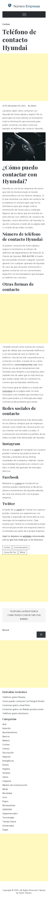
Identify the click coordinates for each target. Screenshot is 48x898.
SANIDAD (7, 809)
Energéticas (8, 760)
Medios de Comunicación (14, 785)
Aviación (6, 728)
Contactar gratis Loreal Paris (16, 705)
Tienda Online (9, 821)
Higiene (6, 769)
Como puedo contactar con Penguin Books (23, 701)
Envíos (5, 765)
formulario (7, 391)
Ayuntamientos (9, 732)
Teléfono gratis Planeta (13, 697)
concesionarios (21, 547)
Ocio (4, 797)
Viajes (5, 829)
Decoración (8, 752)
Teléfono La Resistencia (24, 611)
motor (22, 552)
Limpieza (6, 781)
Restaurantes (8, 805)
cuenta (18, 483)
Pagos (5, 801)
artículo (27, 536)
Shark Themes (25, 893)
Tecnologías (8, 817)
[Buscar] (41, 634)
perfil (17, 449)
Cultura (5, 748)
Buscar (5, 630)
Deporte (6, 756)
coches (7, 547)
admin (33, 106)
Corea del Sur (10, 552)
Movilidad (7, 793)
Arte (4, 724)
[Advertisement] (24, 77)
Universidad (8, 825)
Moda (5, 789)
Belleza (6, 740)
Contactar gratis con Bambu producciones (23, 709)
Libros (5, 777)
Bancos (6, 736)
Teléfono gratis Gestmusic (15, 713)
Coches (6, 24)
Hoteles (6, 773)
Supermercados (10, 813)
